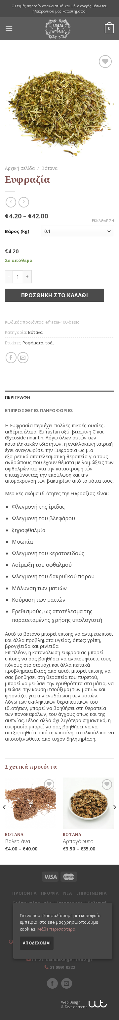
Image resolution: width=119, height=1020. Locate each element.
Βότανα (50, 168)
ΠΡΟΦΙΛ (50, 893)
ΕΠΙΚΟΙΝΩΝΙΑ (91, 893)
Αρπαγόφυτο (78, 841)
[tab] (59, 397)
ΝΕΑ (67, 893)
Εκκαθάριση (103, 220)
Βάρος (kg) (17, 231)
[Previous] (4, 820)
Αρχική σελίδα (20, 168)
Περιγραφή (17, 397)
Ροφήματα (32, 343)
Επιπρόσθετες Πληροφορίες (39, 410)
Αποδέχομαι (37, 942)
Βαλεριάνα (17, 841)
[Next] (114, 820)
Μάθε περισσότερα (56, 929)
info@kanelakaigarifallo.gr (62, 959)
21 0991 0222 (62, 967)
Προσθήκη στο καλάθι (54, 295)
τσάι (49, 343)
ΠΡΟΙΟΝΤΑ (24, 893)
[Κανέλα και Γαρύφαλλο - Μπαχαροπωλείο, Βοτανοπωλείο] (57, 28)
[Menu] (9, 28)
